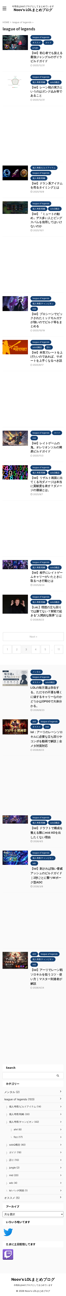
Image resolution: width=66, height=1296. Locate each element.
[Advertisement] (33, 134)
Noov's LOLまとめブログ (33, 10)
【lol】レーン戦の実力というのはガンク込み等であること (46, 91)
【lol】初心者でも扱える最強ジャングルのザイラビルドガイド (46, 57)
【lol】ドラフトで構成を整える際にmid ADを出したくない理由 (46, 832)
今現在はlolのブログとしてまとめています (33, 1285)
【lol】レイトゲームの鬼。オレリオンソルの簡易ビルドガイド (46, 447)
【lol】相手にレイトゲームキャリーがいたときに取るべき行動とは (46, 576)
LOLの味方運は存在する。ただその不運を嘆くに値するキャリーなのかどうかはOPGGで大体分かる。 (46, 697)
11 (59, 649)
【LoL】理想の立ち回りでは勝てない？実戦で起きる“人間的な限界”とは (46, 611)
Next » (33, 636)
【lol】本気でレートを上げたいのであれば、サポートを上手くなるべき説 (46, 356)
